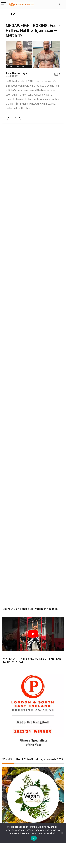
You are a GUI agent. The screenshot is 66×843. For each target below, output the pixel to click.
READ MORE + (13, 118)
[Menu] (4, 4)
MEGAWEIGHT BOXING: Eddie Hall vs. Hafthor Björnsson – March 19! (33, 30)
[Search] (61, 4)
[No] (62, 832)
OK (33, 838)
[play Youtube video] (33, 634)
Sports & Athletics (23, 66)
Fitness (10, 66)
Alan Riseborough (16, 73)
